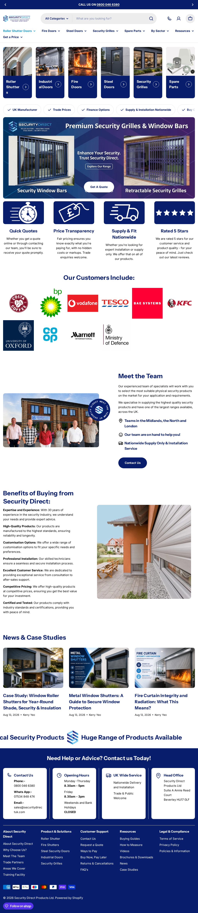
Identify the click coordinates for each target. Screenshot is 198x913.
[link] (18, 303)
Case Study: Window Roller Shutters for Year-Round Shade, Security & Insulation (32, 702)
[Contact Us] (169, 18)
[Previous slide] (86, 191)
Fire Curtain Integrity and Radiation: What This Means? (161, 702)
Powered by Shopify (69, 898)
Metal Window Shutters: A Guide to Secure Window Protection (96, 702)
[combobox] (99, 18)
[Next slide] (112, 191)
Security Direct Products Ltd (34, 898)
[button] (5, 4)
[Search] (151, 18)
